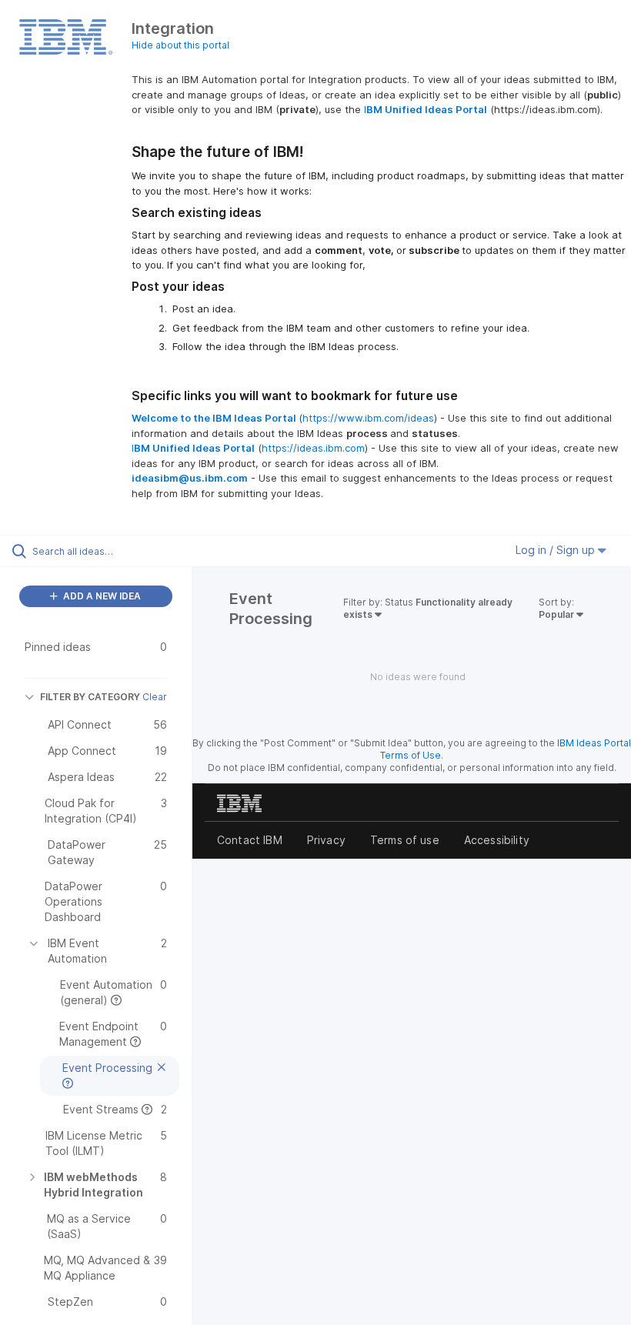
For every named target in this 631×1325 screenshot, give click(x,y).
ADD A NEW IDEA (101, 596)
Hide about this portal (180, 45)
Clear (154, 697)
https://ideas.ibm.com (313, 448)
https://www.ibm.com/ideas (368, 418)
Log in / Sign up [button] (557, 549)
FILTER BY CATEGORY (90, 697)
